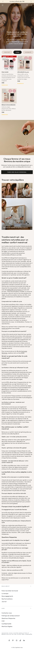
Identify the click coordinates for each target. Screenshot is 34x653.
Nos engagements (7, 596)
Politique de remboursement (11, 615)
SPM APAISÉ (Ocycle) (23, 72)
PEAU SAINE (5, 72)
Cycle (17, 52)
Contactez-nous (7, 613)
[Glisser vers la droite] (31, 1)
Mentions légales (7, 626)
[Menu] (2, 5)
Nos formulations (7, 599)
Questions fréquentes (8, 618)
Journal (4, 601)
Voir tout (7, 52)
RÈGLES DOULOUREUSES (8, 105)
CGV (3, 621)
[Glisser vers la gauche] (3, 1)
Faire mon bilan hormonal (17, 172)
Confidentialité (6, 624)
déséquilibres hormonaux (14, 289)
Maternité (28, 52)
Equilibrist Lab (19, 647)
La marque (5, 593)
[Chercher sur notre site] (27, 5)
